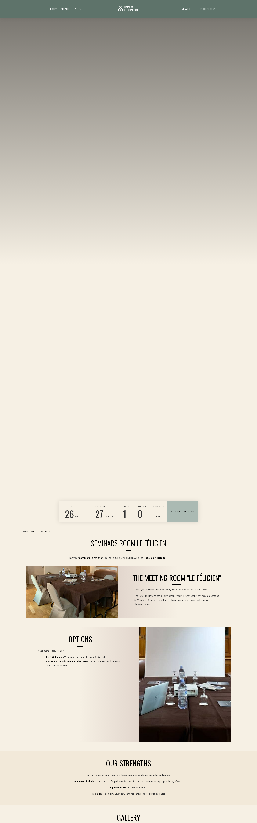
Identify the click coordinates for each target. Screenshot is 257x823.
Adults (126, 506)
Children (141, 506)
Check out (100, 506)
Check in (69, 506)
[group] (128, 265)
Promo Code (158, 506)
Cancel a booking (208, 9)
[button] (187, 9)
